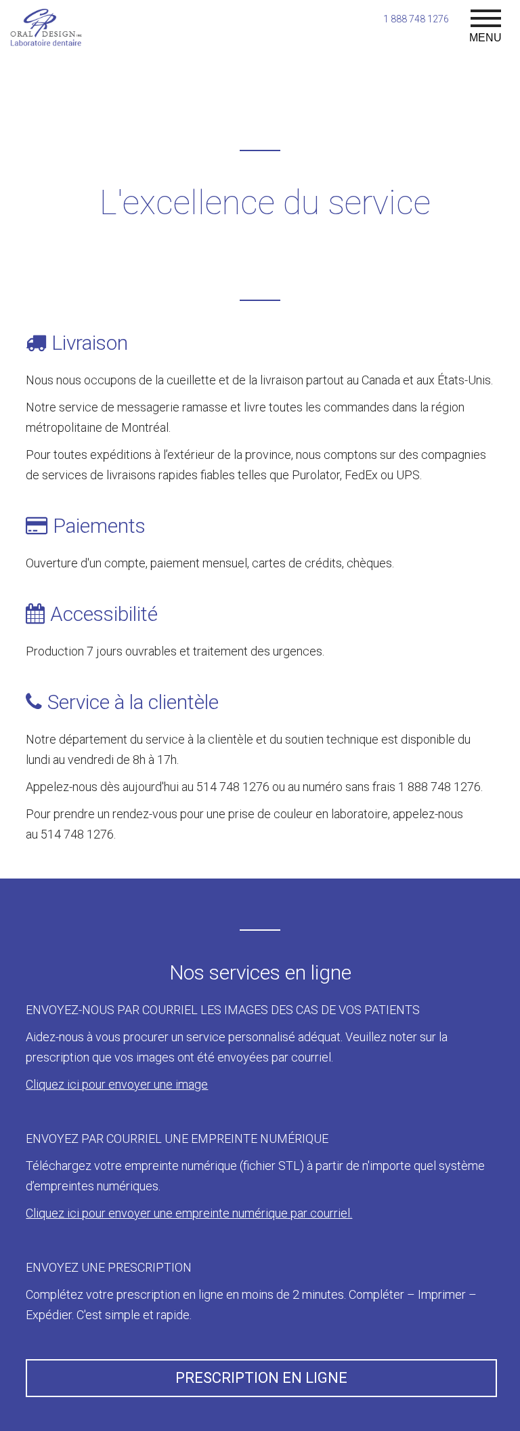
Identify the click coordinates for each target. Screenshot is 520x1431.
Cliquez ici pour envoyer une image (117, 1084)
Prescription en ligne (261, 1377)
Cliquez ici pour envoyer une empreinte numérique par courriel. (189, 1213)
